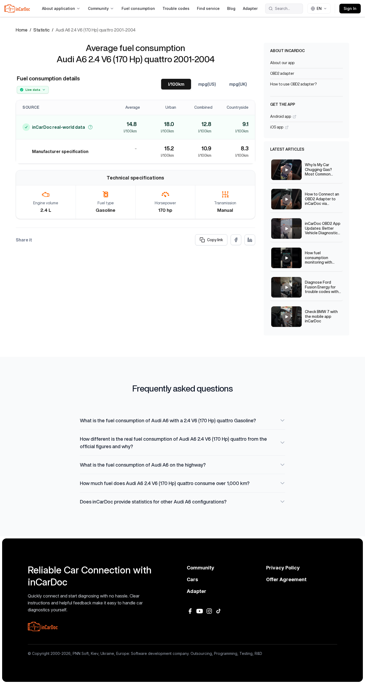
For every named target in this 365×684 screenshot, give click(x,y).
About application (58, 8)
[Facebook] (190, 611)
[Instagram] (209, 611)
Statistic (41, 30)
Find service (208, 8)
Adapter (250, 8)
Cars (192, 579)
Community (98, 8)
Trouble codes (175, 8)
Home (22, 30)
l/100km (176, 84)
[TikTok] (219, 611)
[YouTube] (199, 611)
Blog (231, 8)
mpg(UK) (238, 84)
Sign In (350, 8)
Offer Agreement (286, 579)
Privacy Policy (283, 567)
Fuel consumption (138, 8)
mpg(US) (207, 84)
